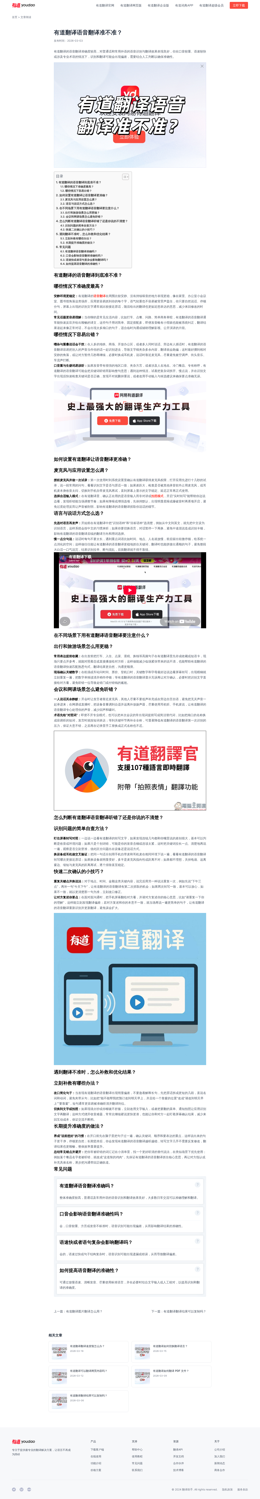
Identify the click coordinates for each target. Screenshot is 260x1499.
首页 (14, 17)
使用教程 (137, 1456)
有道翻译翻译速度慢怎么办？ (87, 1346)
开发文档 (178, 1456)
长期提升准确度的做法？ (80, 242)
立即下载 (239, 5)
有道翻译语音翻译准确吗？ (81, 251)
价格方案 (96, 1470)
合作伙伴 (178, 1463)
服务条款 (242, 1489)
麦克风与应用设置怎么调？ (81, 199)
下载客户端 (97, 1449)
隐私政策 (227, 1489)
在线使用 (96, 1456)
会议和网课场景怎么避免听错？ (84, 216)
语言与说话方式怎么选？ (80, 203)
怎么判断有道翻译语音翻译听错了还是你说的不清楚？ (93, 221)
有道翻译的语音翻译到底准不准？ (80, 182)
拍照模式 (157, 496)
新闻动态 (219, 1463)
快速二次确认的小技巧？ (80, 229)
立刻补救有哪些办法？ (78, 238)
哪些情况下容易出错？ (78, 190)
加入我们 (219, 1456)
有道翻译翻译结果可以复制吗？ (88, 1395)
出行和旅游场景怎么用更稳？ (82, 212)
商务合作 (219, 1470)
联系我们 (137, 1470)
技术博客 (178, 1470)
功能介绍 (96, 1463)
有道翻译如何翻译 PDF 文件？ (171, 1370)
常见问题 (65, 247)
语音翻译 (99, 296)
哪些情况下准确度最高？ (79, 186)
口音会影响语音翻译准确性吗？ (84, 255)
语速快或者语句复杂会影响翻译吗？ (87, 259)
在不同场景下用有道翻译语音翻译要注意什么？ (89, 208)
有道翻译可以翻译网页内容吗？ (88, 1370)
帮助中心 (137, 1449)
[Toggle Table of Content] (123, 177)
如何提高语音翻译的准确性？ (83, 263)
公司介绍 (219, 1449)
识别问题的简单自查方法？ (81, 225)
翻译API (178, 1449)
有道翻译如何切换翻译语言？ (170, 1346)
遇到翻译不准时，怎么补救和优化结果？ (85, 234)
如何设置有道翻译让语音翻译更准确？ (83, 195)
